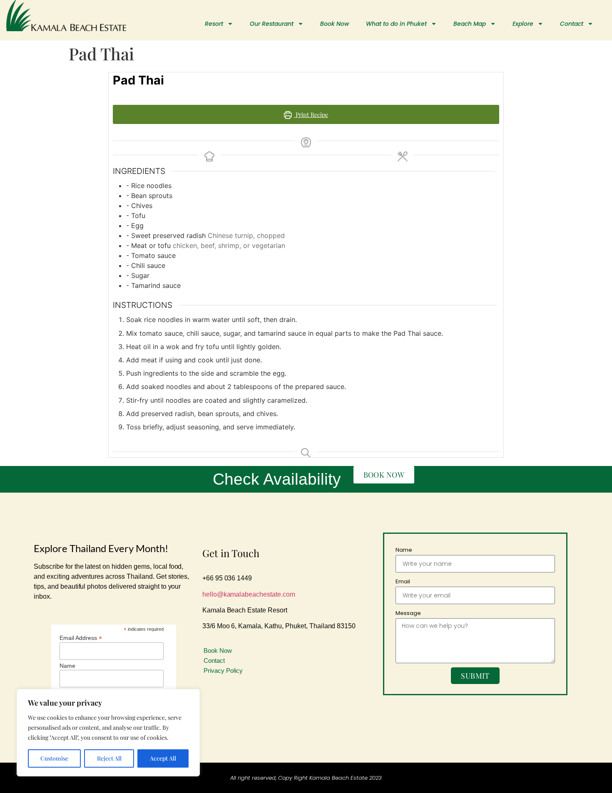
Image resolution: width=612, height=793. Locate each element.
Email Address (81, 637)
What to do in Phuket (396, 24)
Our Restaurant (272, 24)
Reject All (109, 758)
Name (67, 666)
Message (408, 613)
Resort (214, 24)
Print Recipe (311, 114)
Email (403, 581)
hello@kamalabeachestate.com (248, 594)
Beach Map (469, 24)
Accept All (163, 758)
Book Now (334, 24)
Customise (54, 758)
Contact (571, 24)
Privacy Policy (223, 670)
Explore (522, 24)
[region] (108, 732)
